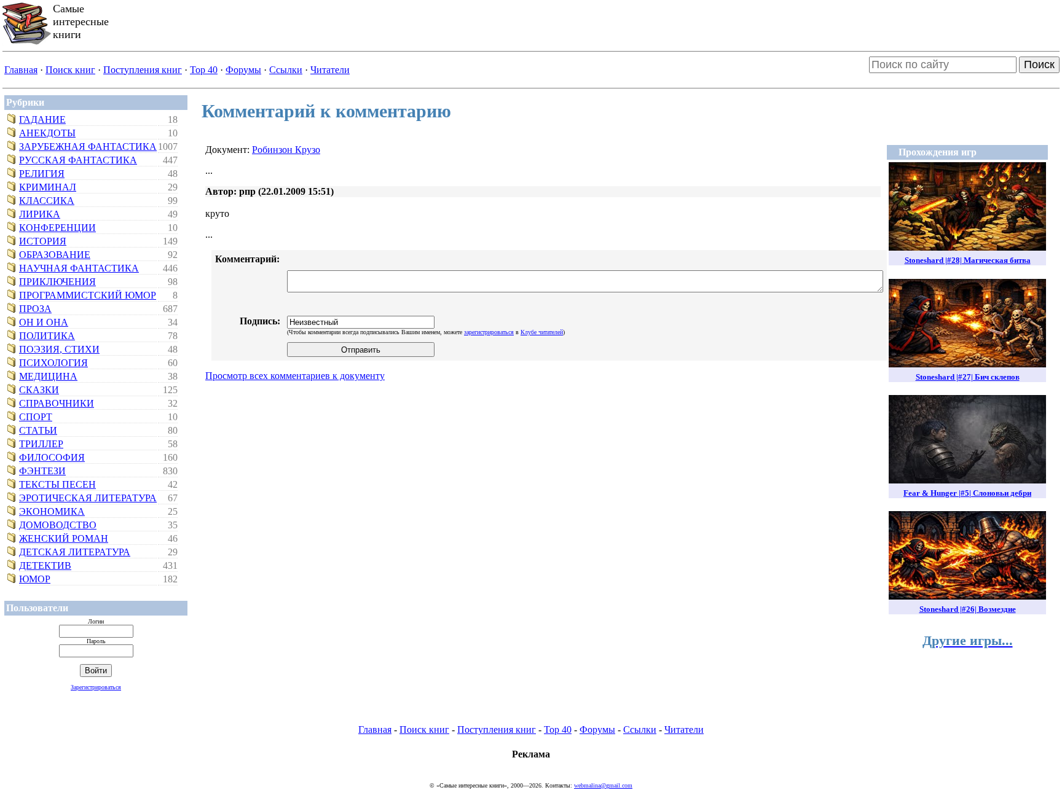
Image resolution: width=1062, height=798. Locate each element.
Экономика (52, 511)
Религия (42, 173)
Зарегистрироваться (96, 687)
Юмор (34, 579)
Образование (54, 254)
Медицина (48, 376)
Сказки (39, 390)
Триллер (41, 444)
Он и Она (43, 322)
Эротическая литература (88, 498)
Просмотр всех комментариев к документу (295, 375)
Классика (46, 200)
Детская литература (74, 552)
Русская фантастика (78, 160)
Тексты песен (57, 484)
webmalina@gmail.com (603, 785)
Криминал (47, 187)
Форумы (243, 70)
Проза (35, 308)
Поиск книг (70, 70)
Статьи (38, 430)
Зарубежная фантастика (88, 146)
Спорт (35, 417)
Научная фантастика (79, 268)
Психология (53, 363)
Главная (20, 70)
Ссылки (285, 70)
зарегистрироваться (489, 332)
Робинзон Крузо (286, 149)
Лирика (39, 214)
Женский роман (63, 538)
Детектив (45, 565)
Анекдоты (47, 133)
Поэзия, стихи (59, 349)
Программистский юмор (87, 295)
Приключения (57, 281)
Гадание (42, 119)
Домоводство (57, 525)
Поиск (1039, 64)
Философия (52, 457)
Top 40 (204, 70)
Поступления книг (142, 70)
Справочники (56, 403)
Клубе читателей (542, 332)
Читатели (330, 70)
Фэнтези (42, 471)
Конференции (57, 227)
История (42, 241)
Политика (47, 336)
